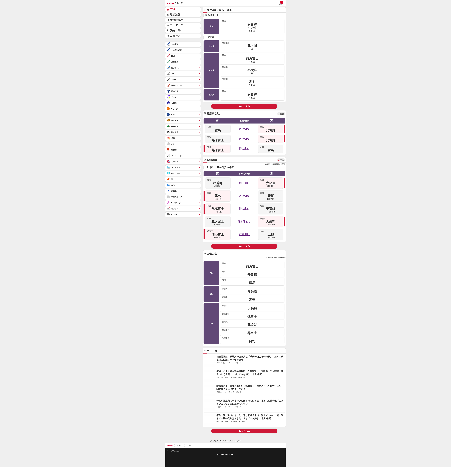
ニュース (175, 35)
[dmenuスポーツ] (175, 3)
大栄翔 (267, 221)
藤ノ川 (239, 46)
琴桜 (267, 196)
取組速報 (175, 14)
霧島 (214, 129)
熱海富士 (240, 58)
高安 (238, 82)
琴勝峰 (215, 183)
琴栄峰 (239, 70)
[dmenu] (169, 442)
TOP (172, 9)
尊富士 (239, 332)
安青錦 (239, 26)
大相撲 (189, 442)
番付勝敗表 (176, 19)
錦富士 (239, 315)
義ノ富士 (215, 221)
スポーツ (180, 442)
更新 (282, 114)
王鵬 (267, 234)
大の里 (267, 183)
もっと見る (244, 106)
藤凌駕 (239, 324)
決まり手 (175, 30)
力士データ (176, 25)
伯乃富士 (215, 234)
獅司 (238, 340)
